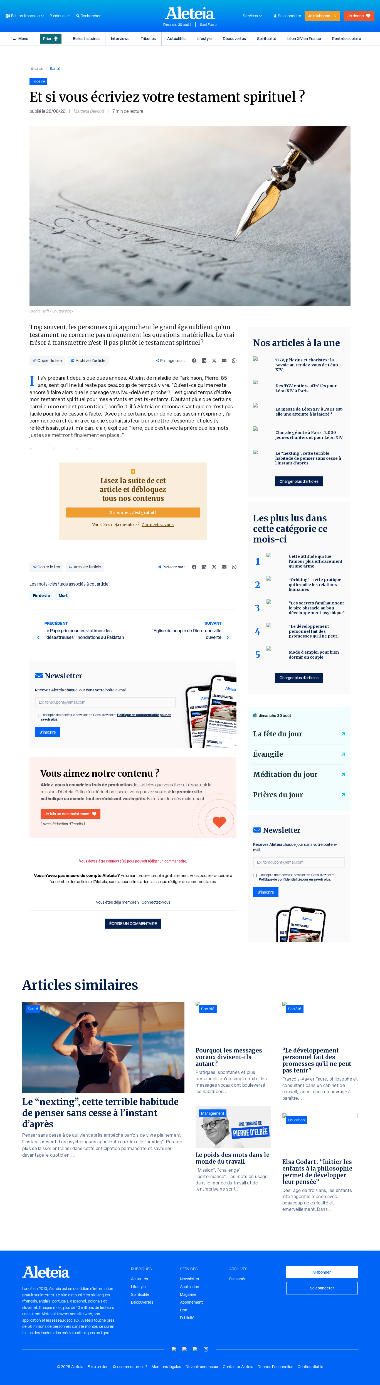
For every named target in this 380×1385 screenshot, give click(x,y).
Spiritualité (266, 38)
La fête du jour (277, 734)
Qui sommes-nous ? (130, 1366)
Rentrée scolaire (346, 38)
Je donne (355, 15)
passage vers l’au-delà (115, 392)
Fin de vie (41, 595)
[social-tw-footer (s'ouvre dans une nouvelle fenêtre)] (195, 1349)
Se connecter (289, 15)
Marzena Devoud (89, 111)
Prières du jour (278, 795)
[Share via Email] (224, 360)
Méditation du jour (285, 774)
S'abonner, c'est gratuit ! (133, 512)
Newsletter (189, 1278)
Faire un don (98, 1366)
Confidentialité (310, 1366)
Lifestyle (204, 38)
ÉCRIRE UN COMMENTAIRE (133, 923)
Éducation (296, 1120)
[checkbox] (36, 715)
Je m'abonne (319, 15)
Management (212, 1113)
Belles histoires (86, 38)
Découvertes (234, 38)
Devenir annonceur (202, 1366)
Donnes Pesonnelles (275, 1366)
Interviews (120, 38)
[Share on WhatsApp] (234, 360)
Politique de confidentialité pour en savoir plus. (295, 879)
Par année (237, 1278)
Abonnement (191, 1302)
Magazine (188, 1294)
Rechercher (91, 15)
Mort (63, 595)
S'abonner (322, 1272)
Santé (55, 68)
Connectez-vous (158, 524)
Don (183, 1310)
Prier (47, 38)
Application (189, 1286)
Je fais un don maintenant (67, 813)
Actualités (176, 38)
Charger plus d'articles (299, 481)
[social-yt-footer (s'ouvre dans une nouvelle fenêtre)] (174, 1349)
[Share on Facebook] (194, 360)
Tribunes (148, 38)
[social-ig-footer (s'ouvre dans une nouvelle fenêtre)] (205, 1349)
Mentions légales (166, 1366)
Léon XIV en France (304, 38)
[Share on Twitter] (214, 360)
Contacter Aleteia (238, 1366)
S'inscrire (48, 732)
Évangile (268, 754)
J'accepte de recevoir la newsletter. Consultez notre (106, 717)
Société (207, 1008)
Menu (23, 38)
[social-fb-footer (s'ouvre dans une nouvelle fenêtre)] (184, 1349)
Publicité (187, 1317)
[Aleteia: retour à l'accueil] (190, 12)
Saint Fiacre (208, 24)
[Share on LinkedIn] (204, 360)
